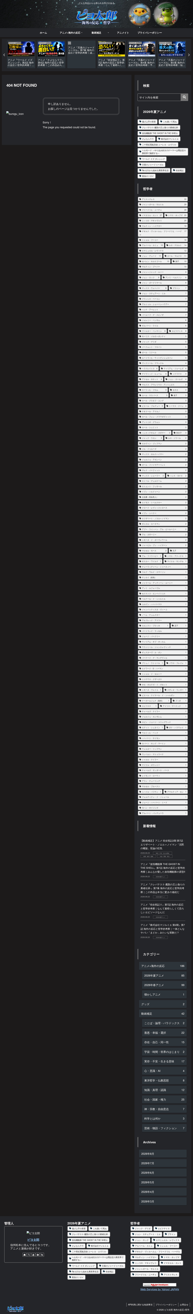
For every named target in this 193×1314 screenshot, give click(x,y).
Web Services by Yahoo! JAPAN (159, 1289)
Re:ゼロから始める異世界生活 (155, 170)
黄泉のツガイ (148, 176)
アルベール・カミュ (144, 1245)
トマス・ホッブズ (171, 1257)
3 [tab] (101, 73)
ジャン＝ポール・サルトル (146, 1268)
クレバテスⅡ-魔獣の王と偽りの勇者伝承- (160, 127)
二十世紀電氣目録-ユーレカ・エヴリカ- (159, 144)
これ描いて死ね (170, 121)
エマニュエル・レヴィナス (167, 1240)
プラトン (172, 1234)
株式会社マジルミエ (170, 138)
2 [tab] (96, 73)
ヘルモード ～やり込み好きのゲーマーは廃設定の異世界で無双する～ (164, 151)
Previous (4, 54)
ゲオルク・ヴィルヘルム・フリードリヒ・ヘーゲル (157, 1251)
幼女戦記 (180, 170)
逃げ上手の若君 (149, 121)
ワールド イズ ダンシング (153, 158)
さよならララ (148, 138)
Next (188, 54)
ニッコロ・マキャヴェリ (146, 1262)
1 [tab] (91, 73)
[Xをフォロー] (29, 1255)
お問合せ (184, 1304)
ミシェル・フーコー (168, 1245)
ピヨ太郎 (33, 1240)
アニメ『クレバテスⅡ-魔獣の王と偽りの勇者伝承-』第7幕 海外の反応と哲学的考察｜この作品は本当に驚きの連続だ (163, 888)
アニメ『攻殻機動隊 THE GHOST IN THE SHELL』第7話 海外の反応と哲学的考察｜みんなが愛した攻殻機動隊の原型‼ (163, 867)
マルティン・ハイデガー (146, 1257)
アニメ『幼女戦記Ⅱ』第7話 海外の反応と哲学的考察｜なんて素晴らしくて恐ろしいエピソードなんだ (162, 908)
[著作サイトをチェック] (25, 1255)
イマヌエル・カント (172, 1262)
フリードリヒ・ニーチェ (146, 1274)
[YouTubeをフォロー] (33, 1255)
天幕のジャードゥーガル (153, 164)
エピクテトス (164, 1228)
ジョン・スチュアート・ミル (147, 1234)
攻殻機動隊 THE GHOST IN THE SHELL (160, 133)
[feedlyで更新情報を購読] (38, 1255)
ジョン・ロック (142, 1240)
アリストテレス (170, 1274)
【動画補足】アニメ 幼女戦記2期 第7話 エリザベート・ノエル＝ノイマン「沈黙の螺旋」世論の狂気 (162, 844)
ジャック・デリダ (143, 1228)
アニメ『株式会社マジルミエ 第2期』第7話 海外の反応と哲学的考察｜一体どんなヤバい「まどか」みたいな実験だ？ (163, 928)
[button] (184, 97)
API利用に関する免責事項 (140, 1304)
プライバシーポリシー (166, 1304)
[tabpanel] (21, 54)
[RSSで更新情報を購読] (42, 1255)
